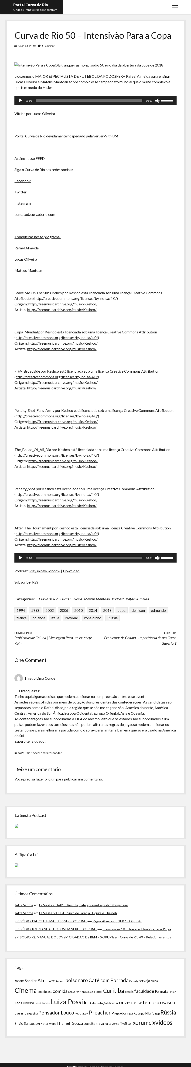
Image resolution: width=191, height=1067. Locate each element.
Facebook (22, 180)
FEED (40, 158)
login (51, 779)
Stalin (38, 1023)
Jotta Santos (24, 905)
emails (129, 992)
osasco (167, 1002)
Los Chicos (42, 1003)
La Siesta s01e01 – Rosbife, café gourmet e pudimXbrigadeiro (83, 905)
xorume (142, 1022)
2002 (49, 610)
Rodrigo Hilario (143, 1013)
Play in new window (44, 571)
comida (60, 991)
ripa (130, 1013)
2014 (93, 610)
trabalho (90, 1023)
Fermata (161, 991)
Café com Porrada (109, 980)
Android (60, 981)
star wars (49, 1023)
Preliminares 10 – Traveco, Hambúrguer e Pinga (136, 929)
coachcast (45, 992)
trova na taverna (107, 1023)
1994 (21, 610)
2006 (64, 610)
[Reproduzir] (20, 100)
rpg (157, 1013)
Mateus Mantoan (28, 270)
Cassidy (133, 981)
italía (55, 618)
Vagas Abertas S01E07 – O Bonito (117, 921)
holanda (39, 618)
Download (71, 571)
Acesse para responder (47, 753)
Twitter (20, 192)
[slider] (167, 100)
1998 (35, 610)
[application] (95, 100)
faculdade (144, 991)
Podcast (118, 599)
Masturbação (99, 1003)
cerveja (144, 981)
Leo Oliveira (24, 1003)
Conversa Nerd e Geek (81, 991)
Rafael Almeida (26, 248)
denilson (138, 610)
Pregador (119, 1013)
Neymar (71, 618)
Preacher (100, 1012)
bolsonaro (76, 980)
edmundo (158, 610)
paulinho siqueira (26, 1013)
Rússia (112, 618)
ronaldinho (92, 618)
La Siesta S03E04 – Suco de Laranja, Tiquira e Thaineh (78, 913)
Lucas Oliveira (25, 259)
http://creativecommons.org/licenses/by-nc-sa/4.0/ (75, 298)
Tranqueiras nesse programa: (37, 236)
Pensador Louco (56, 1013)
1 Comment (48, 46)
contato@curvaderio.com (34, 214)
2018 (107, 610)
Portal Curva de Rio (30, 5)
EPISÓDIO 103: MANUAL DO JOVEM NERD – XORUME (56, 929)
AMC (52, 981)
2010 (78, 610)
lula (87, 1002)
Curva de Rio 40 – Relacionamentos (145, 937)
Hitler (172, 991)
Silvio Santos (25, 1023)
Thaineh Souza (69, 1023)
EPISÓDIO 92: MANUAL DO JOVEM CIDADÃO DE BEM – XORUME (64, 937)
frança (22, 618)
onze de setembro (139, 1002)
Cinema (26, 990)
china (154, 981)
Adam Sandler (26, 981)
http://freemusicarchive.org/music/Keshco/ (63, 304)
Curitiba (113, 990)
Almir (43, 980)
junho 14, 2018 (27, 46)
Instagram (22, 203)
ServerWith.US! (105, 136)
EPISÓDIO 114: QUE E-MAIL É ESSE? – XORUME (51, 921)
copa (122, 610)
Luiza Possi (66, 1001)
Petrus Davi (81, 1013)
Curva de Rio (48, 599)
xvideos (162, 1022)
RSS (35, 582)
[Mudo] (157, 100)
